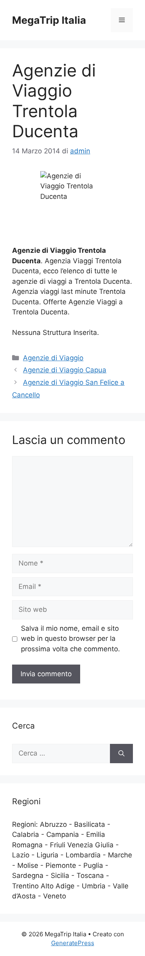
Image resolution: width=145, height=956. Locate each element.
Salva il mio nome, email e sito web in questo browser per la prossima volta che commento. (70, 638)
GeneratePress (72, 943)
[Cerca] (121, 753)
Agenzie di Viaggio (53, 358)
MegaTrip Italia (49, 20)
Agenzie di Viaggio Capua (64, 370)
